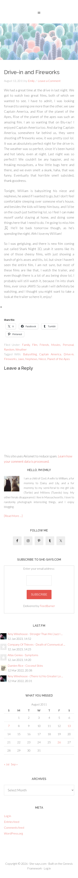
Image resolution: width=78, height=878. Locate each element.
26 (59, 742)
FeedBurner (47, 606)
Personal (68, 344)
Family (26, 344)
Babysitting (30, 354)
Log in (7, 816)
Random (9, 349)
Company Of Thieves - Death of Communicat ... (36, 644)
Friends (44, 344)
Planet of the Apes (58, 359)
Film (34, 344)
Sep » (14, 764)
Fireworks (10, 359)
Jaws (21, 359)
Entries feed (11, 821)
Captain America (50, 354)
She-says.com (37, 863)
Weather (21, 349)
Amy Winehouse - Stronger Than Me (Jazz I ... (35, 634)
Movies (55, 344)
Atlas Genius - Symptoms (23, 655)
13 (69, 725)
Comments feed (14, 827)
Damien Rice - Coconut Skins (25, 665)
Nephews (31, 359)
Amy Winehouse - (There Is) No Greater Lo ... (35, 676)
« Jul (6, 764)
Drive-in (69, 354)
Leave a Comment (49, 80)
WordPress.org (13, 833)
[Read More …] (13, 515)
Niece (42, 359)
